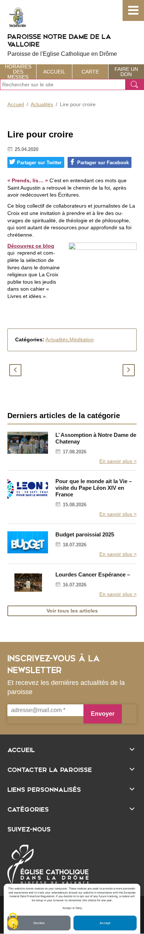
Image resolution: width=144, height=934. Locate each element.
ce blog (44, 246)
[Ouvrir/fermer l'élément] (72, 749)
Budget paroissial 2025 (84, 534)
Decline (39, 923)
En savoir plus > (118, 461)
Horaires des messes (18, 71)
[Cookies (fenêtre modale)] (13, 921)
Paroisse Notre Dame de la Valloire (62, 44)
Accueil (54, 72)
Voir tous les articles (72, 611)
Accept (105, 923)
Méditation (81, 339)
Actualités (42, 104)
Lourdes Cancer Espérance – (92, 574)
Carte (90, 72)
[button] (133, 10)
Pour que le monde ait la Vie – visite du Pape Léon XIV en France (93, 487)
